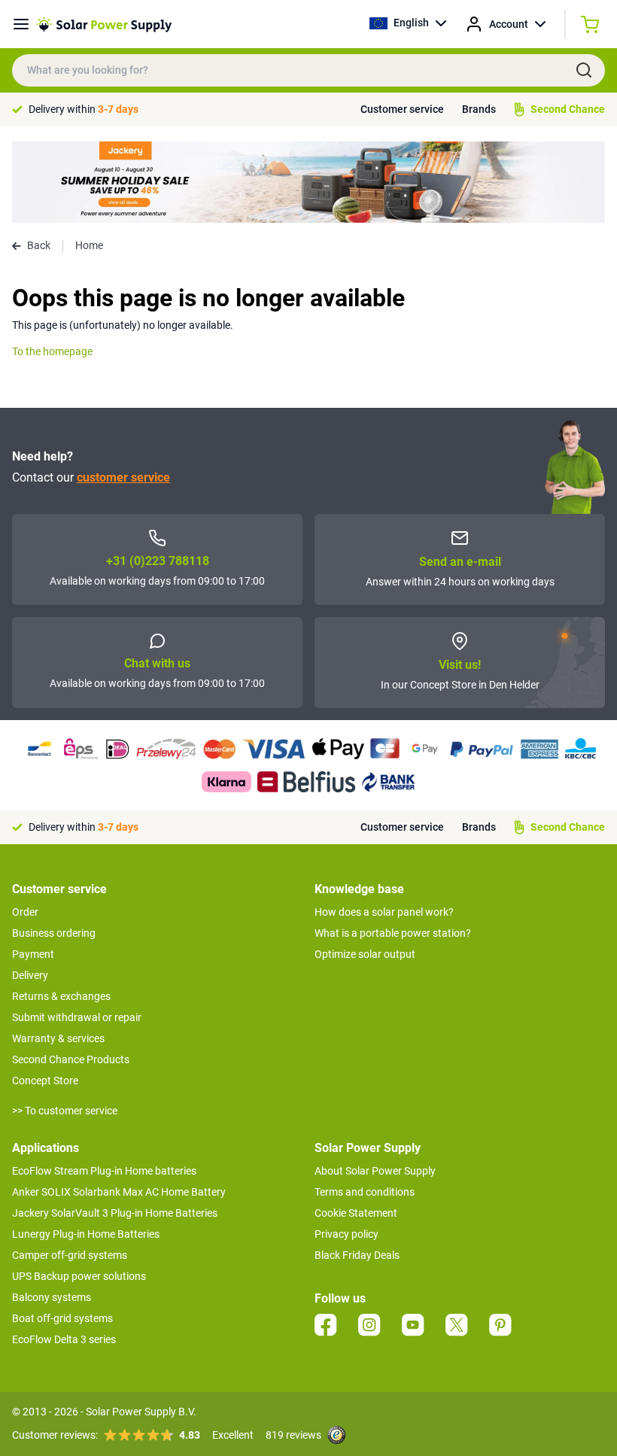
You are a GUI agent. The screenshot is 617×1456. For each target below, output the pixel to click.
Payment (33, 954)
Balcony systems (51, 1297)
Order (25, 912)
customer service (123, 477)
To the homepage (52, 351)
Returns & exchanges (61, 996)
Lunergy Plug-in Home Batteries (86, 1234)
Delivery (30, 975)
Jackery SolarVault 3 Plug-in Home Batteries (114, 1213)
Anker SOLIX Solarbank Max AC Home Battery (119, 1192)
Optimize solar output (365, 954)
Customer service (402, 109)
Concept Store (45, 1081)
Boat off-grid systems (62, 1318)
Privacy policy (346, 1234)
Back (38, 245)
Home (89, 245)
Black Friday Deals (357, 1255)
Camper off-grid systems (69, 1255)
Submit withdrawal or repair (76, 1017)
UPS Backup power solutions (79, 1276)
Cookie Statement (356, 1213)
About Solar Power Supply (375, 1171)
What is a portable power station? (393, 933)
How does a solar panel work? (384, 912)
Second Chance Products (70, 1059)
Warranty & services (58, 1038)
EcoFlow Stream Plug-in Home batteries (104, 1171)
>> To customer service (64, 1111)
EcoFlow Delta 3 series (64, 1339)
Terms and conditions (365, 1192)
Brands (479, 109)
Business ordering (54, 933)
